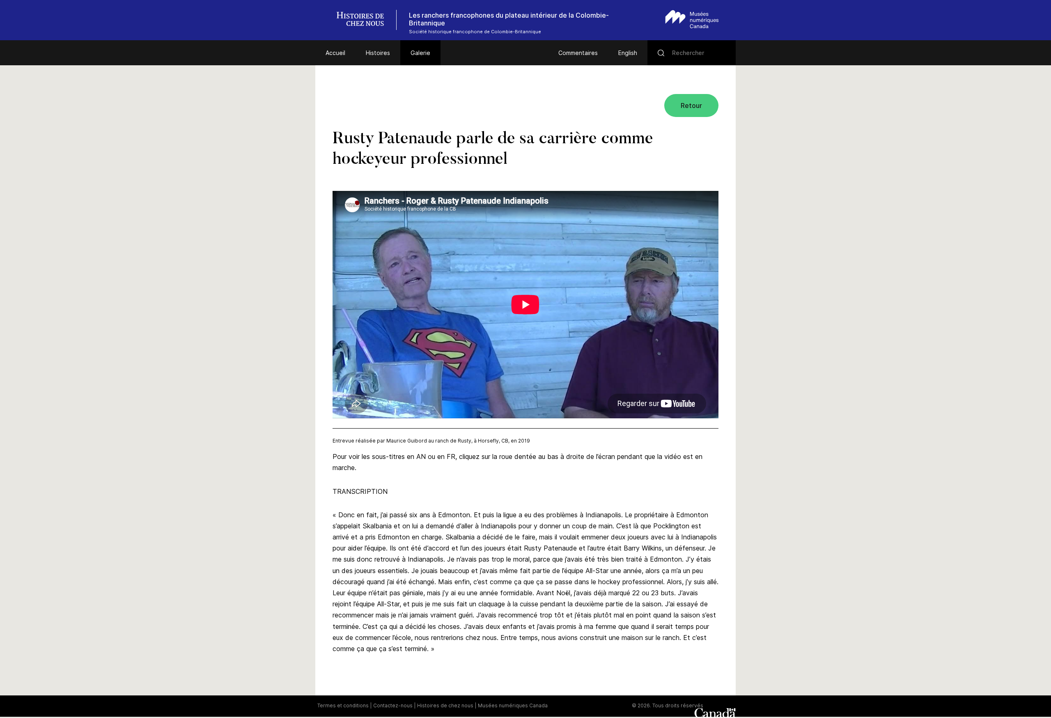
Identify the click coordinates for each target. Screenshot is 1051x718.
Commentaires (578, 52)
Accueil (335, 52)
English (627, 52)
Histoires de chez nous (445, 705)
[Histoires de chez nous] (365, 20)
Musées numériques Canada (513, 705)
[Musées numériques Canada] (692, 19)
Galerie (420, 52)
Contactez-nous (393, 705)
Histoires (378, 52)
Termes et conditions (343, 705)
